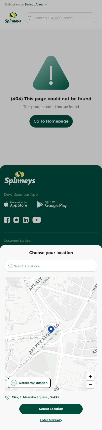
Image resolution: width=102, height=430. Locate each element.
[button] (51, 330)
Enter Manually (51, 420)
